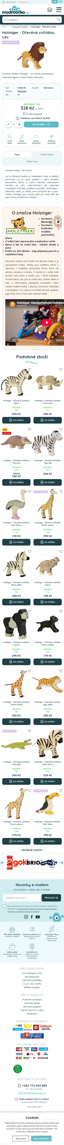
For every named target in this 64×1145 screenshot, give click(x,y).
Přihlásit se (23, 2)
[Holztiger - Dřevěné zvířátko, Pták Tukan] (47, 803)
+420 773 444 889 (34, 1085)
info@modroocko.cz (34, 1093)
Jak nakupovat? (32, 976)
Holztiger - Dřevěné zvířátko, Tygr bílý (47, 461)
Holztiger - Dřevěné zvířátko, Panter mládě (47, 643)
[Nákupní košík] (49, 9)
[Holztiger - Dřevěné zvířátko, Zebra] (16, 382)
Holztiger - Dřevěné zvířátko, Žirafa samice (16, 822)
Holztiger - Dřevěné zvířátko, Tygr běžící (47, 703)
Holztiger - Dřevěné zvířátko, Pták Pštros (16, 523)
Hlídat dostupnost (21, 142)
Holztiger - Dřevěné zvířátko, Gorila (16, 643)
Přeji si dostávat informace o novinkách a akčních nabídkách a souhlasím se (32, 909)
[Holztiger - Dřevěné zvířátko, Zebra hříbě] (16, 564)
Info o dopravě (35, 114)
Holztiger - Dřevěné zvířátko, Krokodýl (16, 763)
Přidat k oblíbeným (36, 142)
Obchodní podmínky (32, 980)
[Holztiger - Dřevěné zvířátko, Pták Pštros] (16, 504)
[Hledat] (58, 19)
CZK (54, 1)
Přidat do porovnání (51, 142)
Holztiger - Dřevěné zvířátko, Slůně (47, 583)
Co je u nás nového (32, 983)
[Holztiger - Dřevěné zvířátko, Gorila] (16, 624)
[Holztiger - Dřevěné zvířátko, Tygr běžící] (47, 683)
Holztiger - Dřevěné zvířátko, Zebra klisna (47, 763)
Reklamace (32, 1013)
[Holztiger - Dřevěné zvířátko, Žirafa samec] (47, 504)
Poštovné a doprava (32, 999)
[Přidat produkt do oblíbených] (29, 369)
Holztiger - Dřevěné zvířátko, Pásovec (16, 461)
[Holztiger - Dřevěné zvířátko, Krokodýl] (16, 743)
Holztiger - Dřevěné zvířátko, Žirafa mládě (16, 703)
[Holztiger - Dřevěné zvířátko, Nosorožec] (47, 382)
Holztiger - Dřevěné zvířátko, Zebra (16, 401)
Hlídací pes (32, 161)
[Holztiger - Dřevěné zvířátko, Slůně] (47, 564)
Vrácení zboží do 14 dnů (32, 1010)
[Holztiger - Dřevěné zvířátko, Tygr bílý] (47, 442)
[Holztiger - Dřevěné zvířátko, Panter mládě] (47, 624)
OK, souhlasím (41, 1138)
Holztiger (22, 91)
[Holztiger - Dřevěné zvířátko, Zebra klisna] (47, 743)
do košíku (39, 124)
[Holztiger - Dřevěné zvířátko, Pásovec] (16, 442)
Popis (17, 154)
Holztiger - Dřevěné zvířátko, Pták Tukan (47, 822)
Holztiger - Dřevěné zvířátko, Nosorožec (47, 401)
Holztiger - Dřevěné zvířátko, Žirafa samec (47, 523)
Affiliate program (32, 987)
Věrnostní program (32, 1006)
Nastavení (21, 1138)
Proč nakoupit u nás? (32, 973)
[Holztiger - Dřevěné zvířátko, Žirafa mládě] (16, 683)
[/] (12, 928)
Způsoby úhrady (32, 1003)
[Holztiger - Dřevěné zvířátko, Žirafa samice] (16, 803)
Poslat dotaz (9, 142)
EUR (60, 1)
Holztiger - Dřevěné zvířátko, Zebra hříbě (16, 583)
